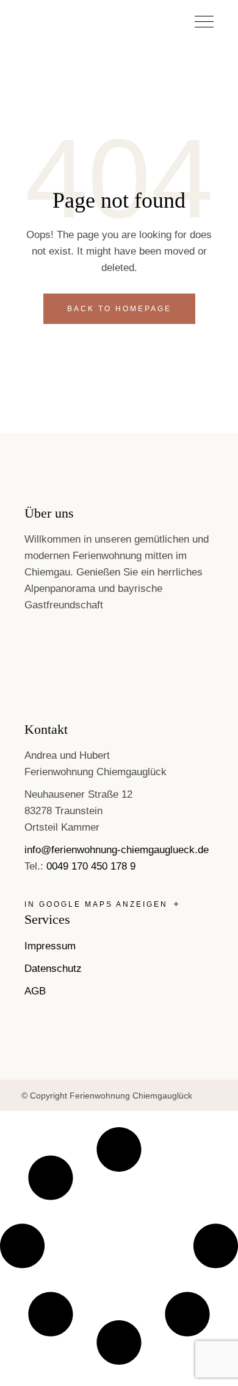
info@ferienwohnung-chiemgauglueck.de (116, 850)
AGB (35, 991)
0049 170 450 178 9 (90, 866)
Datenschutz (53, 968)
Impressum (50, 946)
